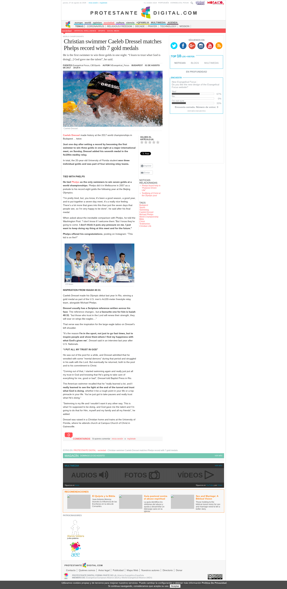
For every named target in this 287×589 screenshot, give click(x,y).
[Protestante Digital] (144, 12)
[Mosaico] (214, 3)
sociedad (67, 30)
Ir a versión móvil (150, 3)
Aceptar (175, 586)
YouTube (209, 485)
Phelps (75, 182)
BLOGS (195, 63)
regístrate (103, 3)
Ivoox (77, 485)
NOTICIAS (180, 63)
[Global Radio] (200, 3)
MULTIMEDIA (211, 63)
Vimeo (220, 485)
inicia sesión (93, 3)
